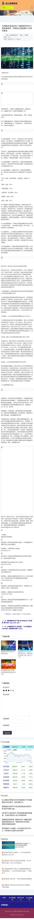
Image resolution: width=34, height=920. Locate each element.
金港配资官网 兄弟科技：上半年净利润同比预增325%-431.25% (23, 845)
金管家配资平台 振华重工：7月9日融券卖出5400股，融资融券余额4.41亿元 (17, 627)
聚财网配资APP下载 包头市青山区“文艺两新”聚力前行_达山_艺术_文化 (17, 622)
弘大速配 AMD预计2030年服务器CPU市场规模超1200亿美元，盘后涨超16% (17, 801)
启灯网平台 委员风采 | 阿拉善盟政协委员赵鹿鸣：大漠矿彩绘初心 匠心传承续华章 (17, 814)
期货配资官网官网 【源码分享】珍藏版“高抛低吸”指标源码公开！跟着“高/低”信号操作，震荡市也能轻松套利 (16, 821)
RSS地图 (19, 911)
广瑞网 (4, 898)
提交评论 (7, 733)
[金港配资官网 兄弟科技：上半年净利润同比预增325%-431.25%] (8, 845)
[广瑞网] (10, 3)
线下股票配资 (12, 899)
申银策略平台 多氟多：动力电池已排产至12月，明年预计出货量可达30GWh (16, 829)
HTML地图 (26, 911)
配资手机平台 (20, 899)
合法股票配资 (29, 899)
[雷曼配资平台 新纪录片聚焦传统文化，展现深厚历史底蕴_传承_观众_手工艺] (25, 645)
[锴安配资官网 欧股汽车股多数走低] (8, 645)
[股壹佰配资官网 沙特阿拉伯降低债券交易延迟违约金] (8, 664)
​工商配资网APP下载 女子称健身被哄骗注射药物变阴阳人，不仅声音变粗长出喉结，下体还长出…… (17, 871)
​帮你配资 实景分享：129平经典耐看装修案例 (18, 879)
